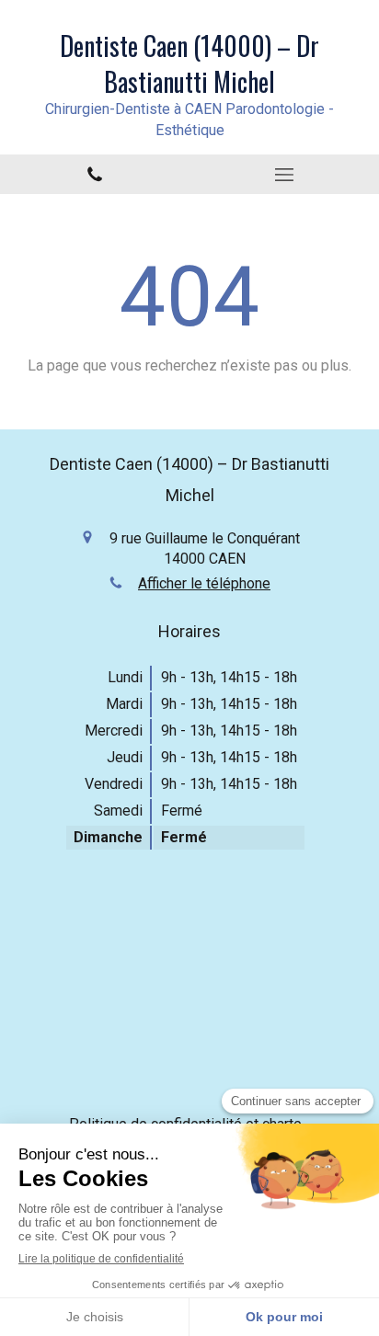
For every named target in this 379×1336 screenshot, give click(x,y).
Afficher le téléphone (204, 583)
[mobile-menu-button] (284, 174)
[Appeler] (95, 174)
